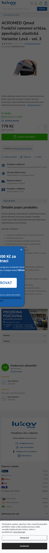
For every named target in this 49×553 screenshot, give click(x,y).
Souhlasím (24, 546)
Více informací (19, 532)
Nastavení (24, 538)
